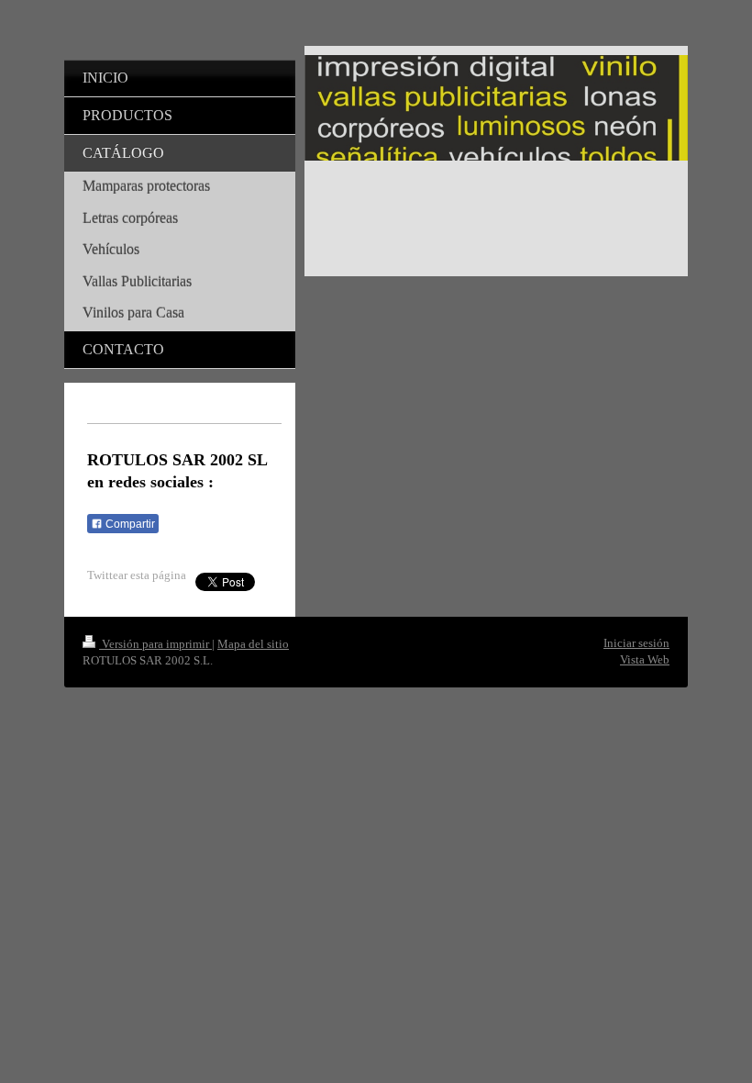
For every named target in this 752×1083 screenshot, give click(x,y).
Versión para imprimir (155, 644)
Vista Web (644, 659)
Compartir (129, 524)
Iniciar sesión (636, 643)
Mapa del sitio (253, 644)
